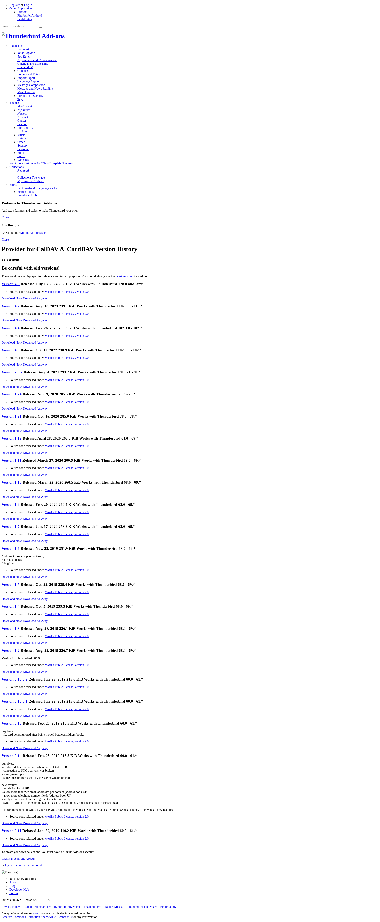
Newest (22, 113)
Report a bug (168, 906)
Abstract (22, 117)
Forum (14, 893)
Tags (20, 99)
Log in (28, 5)
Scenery (22, 145)
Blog (13, 886)
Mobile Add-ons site (33, 232)
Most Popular (26, 53)
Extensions (16, 45)
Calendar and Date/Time (32, 63)
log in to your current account (23, 865)
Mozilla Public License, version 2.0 (67, 291)
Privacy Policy (11, 906)
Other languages (12, 899)
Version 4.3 (11, 350)
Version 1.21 (12, 416)
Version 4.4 (11, 328)
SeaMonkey (24, 19)
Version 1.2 (11, 650)
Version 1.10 (12, 482)
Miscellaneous (26, 92)
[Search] (40, 27)
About (13, 882)
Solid (20, 152)
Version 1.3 (11, 628)
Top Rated (23, 56)
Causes (21, 120)
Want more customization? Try (41, 163)
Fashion (22, 124)
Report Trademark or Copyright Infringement (52, 906)
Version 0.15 (12, 723)
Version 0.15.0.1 (15, 701)
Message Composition (31, 85)
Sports (21, 156)
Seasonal (22, 149)
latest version (124, 276)
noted (35, 913)
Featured (23, 49)
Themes (14, 102)
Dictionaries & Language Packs (37, 188)
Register (15, 5)
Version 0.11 (11, 831)
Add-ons (52, 36)
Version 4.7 (11, 306)
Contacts (22, 70)
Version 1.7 (11, 526)
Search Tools (25, 191)
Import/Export (26, 78)
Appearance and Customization (37, 60)
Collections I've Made (31, 177)
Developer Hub (27, 195)
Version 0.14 (12, 756)
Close (5, 217)
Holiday (22, 131)
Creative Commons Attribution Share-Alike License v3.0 (37, 917)
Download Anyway (35, 298)
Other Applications (21, 8)
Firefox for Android (29, 15)
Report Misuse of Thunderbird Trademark (131, 906)
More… (14, 184)
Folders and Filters (29, 74)
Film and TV (25, 127)
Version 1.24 (12, 394)
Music (21, 134)
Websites (22, 159)
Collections (17, 167)
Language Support (29, 81)
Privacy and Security (30, 95)
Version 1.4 (11, 606)
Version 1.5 (11, 584)
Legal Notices (93, 906)
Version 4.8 (11, 284)
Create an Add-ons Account (19, 858)
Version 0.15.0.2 (15, 679)
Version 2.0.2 (12, 372)
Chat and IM (25, 67)
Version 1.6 (11, 548)
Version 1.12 (12, 438)
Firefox (22, 12)
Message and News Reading (35, 88)
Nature (21, 138)
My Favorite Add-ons (30, 181)
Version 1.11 (11, 460)
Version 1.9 (11, 504)
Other (21, 142)
